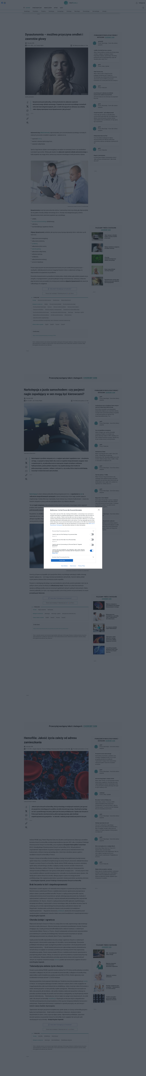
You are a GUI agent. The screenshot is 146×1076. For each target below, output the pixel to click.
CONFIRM (62, 560)
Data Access (73, 565)
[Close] (99, 510)
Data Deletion (64, 565)
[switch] (92, 534)
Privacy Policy (81, 565)
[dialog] (73, 538)
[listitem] (73, 531)
